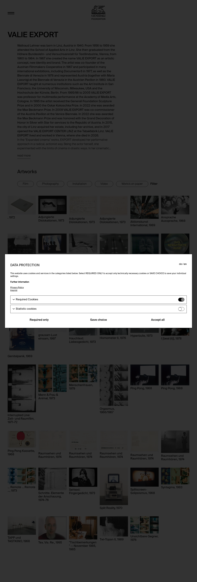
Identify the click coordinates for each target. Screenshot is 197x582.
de (180, 264)
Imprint (13, 290)
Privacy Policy (17, 288)
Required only (39, 319)
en (185, 264)
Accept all (158, 319)
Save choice (98, 319)
